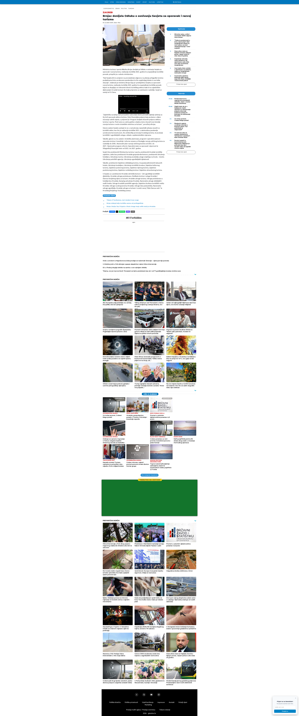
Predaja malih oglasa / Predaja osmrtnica (141, 710)
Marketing (148, 705)
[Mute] (129, 110)
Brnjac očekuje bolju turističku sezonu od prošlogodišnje (125, 203)
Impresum (161, 702)
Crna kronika (121, 2)
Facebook (112, 211)
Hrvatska (131, 2)
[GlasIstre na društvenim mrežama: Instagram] (160, 694)
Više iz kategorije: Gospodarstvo (149, 475)
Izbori (117, 8)
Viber (128, 211)
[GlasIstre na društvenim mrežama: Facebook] (138, 694)
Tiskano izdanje (164, 710)
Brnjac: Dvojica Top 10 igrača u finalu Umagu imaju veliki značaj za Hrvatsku (131, 206)
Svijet (138, 2)
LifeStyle (160, 2)
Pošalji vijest (183, 702)
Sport (145, 2)
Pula (106, 2)
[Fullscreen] (147, 110)
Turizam (131, 8)
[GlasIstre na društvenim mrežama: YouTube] (153, 694)
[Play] (120, 110)
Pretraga (177, 2)
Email (133, 211)
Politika (124, 8)
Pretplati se (285, 711)
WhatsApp (122, 211)
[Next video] (125, 110)
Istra (112, 2)
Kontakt (172, 702)
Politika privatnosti (131, 702)
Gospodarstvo (108, 8)
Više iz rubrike (150, 394)
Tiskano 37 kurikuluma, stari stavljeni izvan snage (123, 200)
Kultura (152, 2)
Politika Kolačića (115, 702)
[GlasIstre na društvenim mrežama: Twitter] (145, 694)
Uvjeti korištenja (148, 702)
